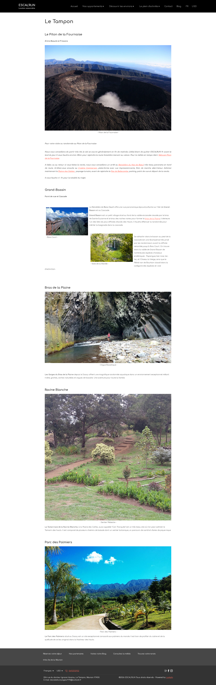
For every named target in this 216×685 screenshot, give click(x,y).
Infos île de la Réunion (53, 660)
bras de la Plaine (152, 219)
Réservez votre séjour (52, 654)
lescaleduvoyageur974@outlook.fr (65, 680)
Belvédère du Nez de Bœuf (130, 165)
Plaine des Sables (66, 171)
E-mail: (47, 680)
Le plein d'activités (149, 6)
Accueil (74, 6)
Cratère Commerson (87, 168)
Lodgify (169, 677)
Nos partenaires (76, 654)
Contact (168, 6)
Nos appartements (93, 6)
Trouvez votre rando (147, 654)
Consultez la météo (122, 654)
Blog (178, 6)
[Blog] (165, 670)
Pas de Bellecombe (119, 171)
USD (194, 6)
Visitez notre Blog (98, 654)
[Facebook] (168, 670)
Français (48, 671)
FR (187, 6)
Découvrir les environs (121, 6)
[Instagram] (171, 670)
